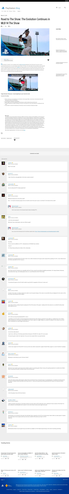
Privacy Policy (30, 489)
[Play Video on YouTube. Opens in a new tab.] (47, 54)
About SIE (19, 489)
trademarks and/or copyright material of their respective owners (28, 485)
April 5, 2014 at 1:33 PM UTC (12, 426)
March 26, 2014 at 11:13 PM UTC (13, 413)
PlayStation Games (9, 138)
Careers (47, 489)
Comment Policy (9, 489)
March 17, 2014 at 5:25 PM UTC (13, 256)
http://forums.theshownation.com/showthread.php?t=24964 (47, 231)
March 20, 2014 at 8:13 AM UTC (13, 401)
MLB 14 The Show (3, 138)
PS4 (7, 11)
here (24, 130)
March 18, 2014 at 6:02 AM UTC (13, 377)
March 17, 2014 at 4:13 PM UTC (13, 163)
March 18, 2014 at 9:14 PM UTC (13, 390)
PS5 (2, 11)
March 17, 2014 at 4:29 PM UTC (13, 185)
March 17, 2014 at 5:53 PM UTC (13, 279)
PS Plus (14, 11)
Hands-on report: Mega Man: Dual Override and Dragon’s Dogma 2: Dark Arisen (42, 471)
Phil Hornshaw (39, 473)
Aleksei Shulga (56, 473)
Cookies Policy (36, 489)
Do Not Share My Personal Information (43, 491)
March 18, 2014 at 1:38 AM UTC (13, 365)
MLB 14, (18, 67)
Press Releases (42, 489)
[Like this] (8, 458)
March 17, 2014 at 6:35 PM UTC (13, 302)
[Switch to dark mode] (56, 7)
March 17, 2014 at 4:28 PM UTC (13, 174)
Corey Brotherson (23, 472)
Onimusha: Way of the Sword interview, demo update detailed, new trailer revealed (8, 453)
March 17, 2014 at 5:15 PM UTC (16, 207)
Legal (51, 489)
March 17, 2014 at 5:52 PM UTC (13, 267)
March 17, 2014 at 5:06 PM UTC (13, 239)
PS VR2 (5, 11)
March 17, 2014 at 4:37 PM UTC (13, 217)
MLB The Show (22, 64)
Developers (60, 489)
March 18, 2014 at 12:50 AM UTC (13, 354)
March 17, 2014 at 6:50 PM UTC (13, 314)
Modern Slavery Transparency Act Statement (27, 491)
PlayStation (12, 8)
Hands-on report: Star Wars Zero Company (25, 470)
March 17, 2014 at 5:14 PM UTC (17, 228)
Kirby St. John (6, 59)
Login (59, 7)
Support (14, 489)
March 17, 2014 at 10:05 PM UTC (13, 344)
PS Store (10, 11)
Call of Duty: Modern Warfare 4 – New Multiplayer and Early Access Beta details (41, 453)
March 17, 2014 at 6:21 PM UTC (13, 290)
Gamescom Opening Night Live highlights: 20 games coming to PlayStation (25, 453)
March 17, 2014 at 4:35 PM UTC (13, 196)
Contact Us (55, 489)
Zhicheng (4, 473)
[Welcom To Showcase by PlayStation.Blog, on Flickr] (25, 113)
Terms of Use (24, 489)
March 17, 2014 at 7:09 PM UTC (13, 329)
